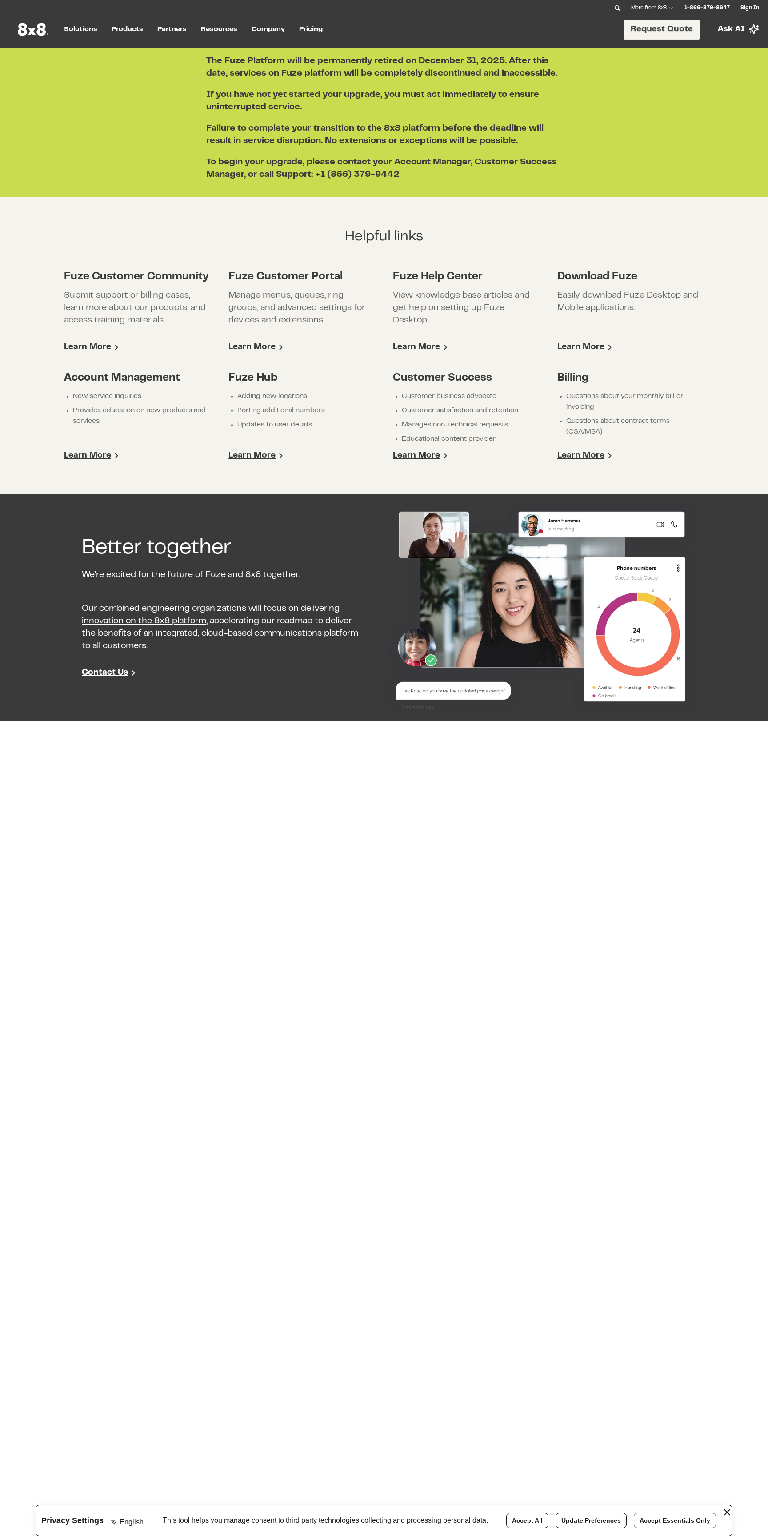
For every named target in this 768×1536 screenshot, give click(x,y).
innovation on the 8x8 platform (144, 621)
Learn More (87, 347)
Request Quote (662, 29)
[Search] (617, 8)
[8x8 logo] (34, 29)
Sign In (749, 8)
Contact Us (105, 672)
